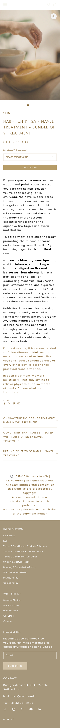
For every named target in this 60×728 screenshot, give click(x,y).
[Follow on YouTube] (31, 709)
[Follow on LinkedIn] (39, 709)
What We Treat (11, 605)
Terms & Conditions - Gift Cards (20, 556)
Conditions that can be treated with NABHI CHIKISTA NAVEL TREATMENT (28, 437)
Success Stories (11, 600)
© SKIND (8, 719)
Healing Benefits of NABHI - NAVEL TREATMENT (28, 453)
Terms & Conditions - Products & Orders (25, 546)
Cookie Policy (10, 583)
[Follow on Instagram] (13, 709)
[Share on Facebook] (4, 403)
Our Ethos (8, 615)
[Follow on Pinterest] (22, 709)
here (15, 392)
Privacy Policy (10, 577)
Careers (7, 621)
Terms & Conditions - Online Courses (23, 551)
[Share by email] (18, 403)
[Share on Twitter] (9, 403)
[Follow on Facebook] (5, 709)
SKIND (8, 113)
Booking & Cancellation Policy (19, 567)
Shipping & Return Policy (16, 561)
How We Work (10, 610)
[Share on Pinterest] (14, 403)
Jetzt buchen (30, 167)
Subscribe (15, 666)
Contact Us (9, 535)
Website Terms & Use (14, 572)
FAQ (5, 541)
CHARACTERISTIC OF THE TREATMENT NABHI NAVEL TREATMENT (29, 420)
